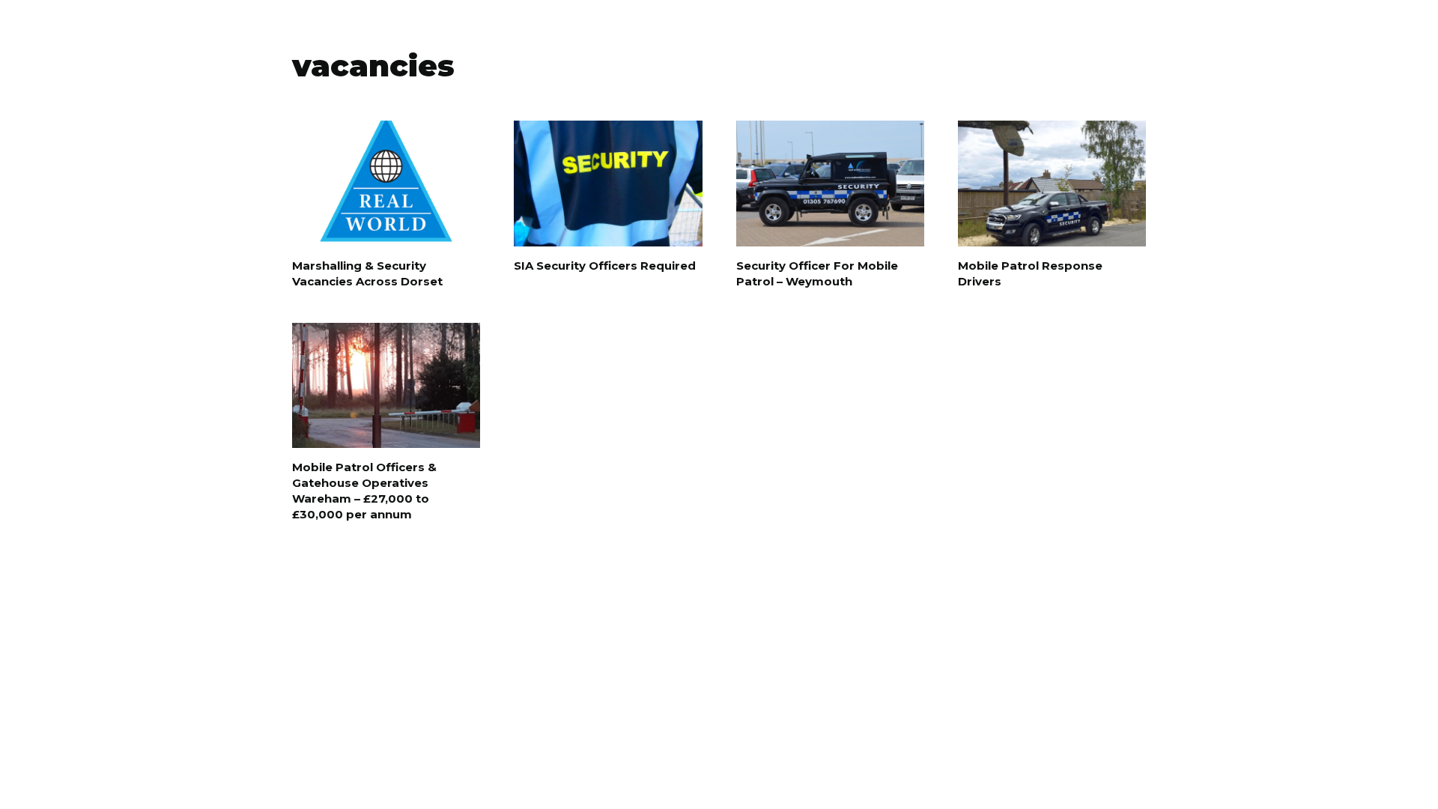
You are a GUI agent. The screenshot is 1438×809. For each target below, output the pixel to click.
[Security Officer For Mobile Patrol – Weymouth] (830, 183)
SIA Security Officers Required (605, 265)
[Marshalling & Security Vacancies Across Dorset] (386, 183)
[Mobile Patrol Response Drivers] (1052, 183)
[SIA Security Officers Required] (608, 183)
